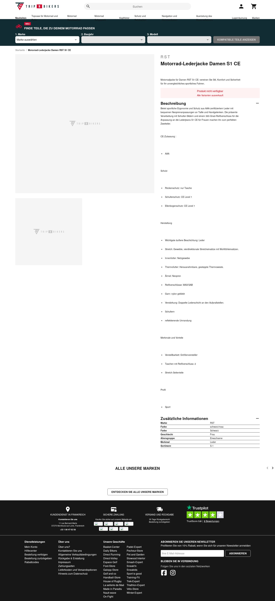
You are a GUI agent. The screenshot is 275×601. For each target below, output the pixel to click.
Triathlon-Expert (136, 585)
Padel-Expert (134, 547)
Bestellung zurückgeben (159, 521)
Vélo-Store (133, 589)
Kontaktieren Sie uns (67, 519)
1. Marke (20, 34)
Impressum (64, 562)
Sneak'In (132, 566)
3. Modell (152, 34)
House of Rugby (112, 581)
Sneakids (132, 570)
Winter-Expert (134, 592)
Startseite (20, 50)
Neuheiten (20, 17)
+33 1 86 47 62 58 (68, 529)
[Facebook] (164, 573)
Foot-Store (109, 566)
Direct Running (111, 554)
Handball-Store (111, 577)
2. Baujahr (87, 34)
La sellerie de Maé (113, 585)
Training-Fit (133, 577)
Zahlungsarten (66, 566)
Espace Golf (110, 562)
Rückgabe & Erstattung (71, 558)
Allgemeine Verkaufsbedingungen (77, 554)
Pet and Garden (136, 554)
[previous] (267, 468)
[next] (272, 468)
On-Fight (108, 596)
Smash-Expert (135, 562)
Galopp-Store (110, 570)
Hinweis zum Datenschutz (73, 573)
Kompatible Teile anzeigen (236, 39)
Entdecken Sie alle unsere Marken (137, 492)
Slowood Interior (136, 558)
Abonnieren (238, 553)
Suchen (137, 6)
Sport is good (134, 573)
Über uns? (64, 547)
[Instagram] (173, 573)
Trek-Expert (133, 581)
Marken (256, 17)
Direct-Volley (110, 558)
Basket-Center (111, 547)
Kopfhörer (124, 17)
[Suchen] (88, 6)
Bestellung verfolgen (36, 554)
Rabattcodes (32, 562)
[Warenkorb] (254, 6)
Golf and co (109, 573)
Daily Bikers (110, 550)
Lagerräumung (239, 17)
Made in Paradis (112, 589)
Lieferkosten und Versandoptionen (77, 570)
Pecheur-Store (135, 550)
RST (166, 56)
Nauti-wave (109, 592)
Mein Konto (31, 547)
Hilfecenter (31, 550)
